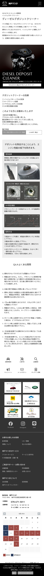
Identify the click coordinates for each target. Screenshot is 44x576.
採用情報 (25, 482)
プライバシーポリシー (21, 563)
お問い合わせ (26, 471)
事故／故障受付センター (10, 471)
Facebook (11, 427)
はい (14, 573)
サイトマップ (9, 563)
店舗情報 (5, 468)
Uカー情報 (25, 441)
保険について (6, 444)
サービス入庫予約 (27, 454)
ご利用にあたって (34, 563)
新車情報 (5, 441)
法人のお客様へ (27, 444)
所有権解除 (25, 468)
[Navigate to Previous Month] (4, 513)
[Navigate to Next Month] (39, 513)
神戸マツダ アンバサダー (10, 485)
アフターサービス (8, 454)
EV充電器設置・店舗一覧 (10, 458)
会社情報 (5, 482)
